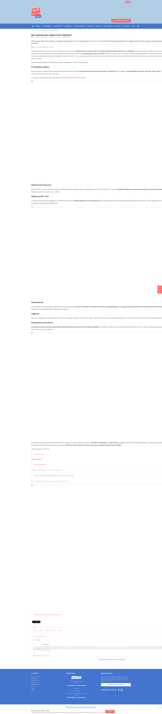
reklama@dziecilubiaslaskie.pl (76, 697)
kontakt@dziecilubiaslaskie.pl (76, 685)
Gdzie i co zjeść (107, 26)
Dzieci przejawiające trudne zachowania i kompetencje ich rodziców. (54, 476)
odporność (47, 630)
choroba (35, 630)
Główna (33, 30)
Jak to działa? (117, 26)
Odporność (57, 37)
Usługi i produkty (58, 26)
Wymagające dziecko (40, 464)
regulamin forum (35, 682)
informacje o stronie (35, 676)
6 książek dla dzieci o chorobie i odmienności (47, 615)
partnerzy (33, 686)
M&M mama (44, 37)
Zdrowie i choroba (66, 37)
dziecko (41, 630)
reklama (33, 688)
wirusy (53, 630)
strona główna (34, 678)
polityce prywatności (98, 712)
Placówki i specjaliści (79, 26)
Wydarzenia (90, 26)
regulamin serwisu (35, 680)
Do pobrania (126, 26)
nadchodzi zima (38, 454)
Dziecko (51, 37)
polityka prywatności (35, 684)
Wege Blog (98, 26)
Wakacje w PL (68, 26)
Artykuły (38, 26)
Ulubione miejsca (47, 26)
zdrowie (59, 630)
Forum (133, 26)
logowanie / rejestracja (122, 20)
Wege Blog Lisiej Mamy (75, 78)
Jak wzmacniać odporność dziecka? (50, 30)
